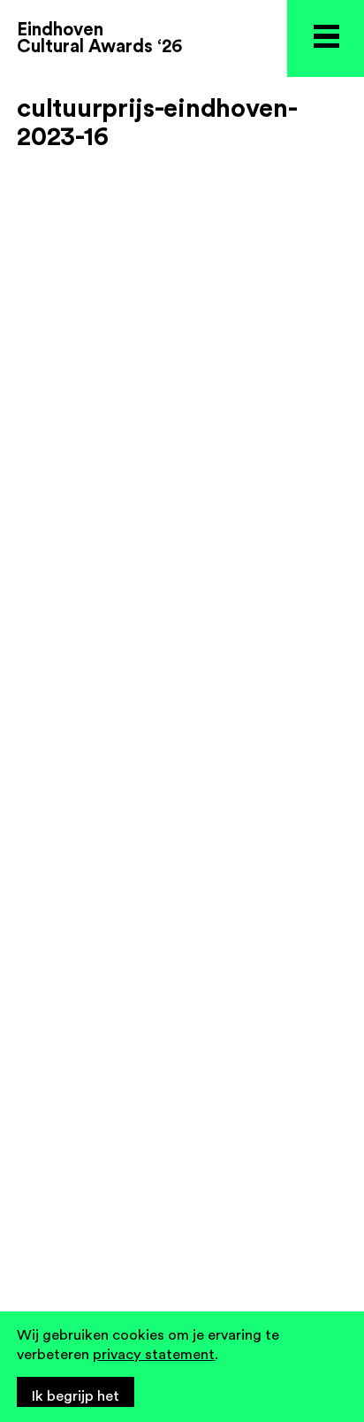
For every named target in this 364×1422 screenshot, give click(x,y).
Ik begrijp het (75, 1396)
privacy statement (154, 1354)
